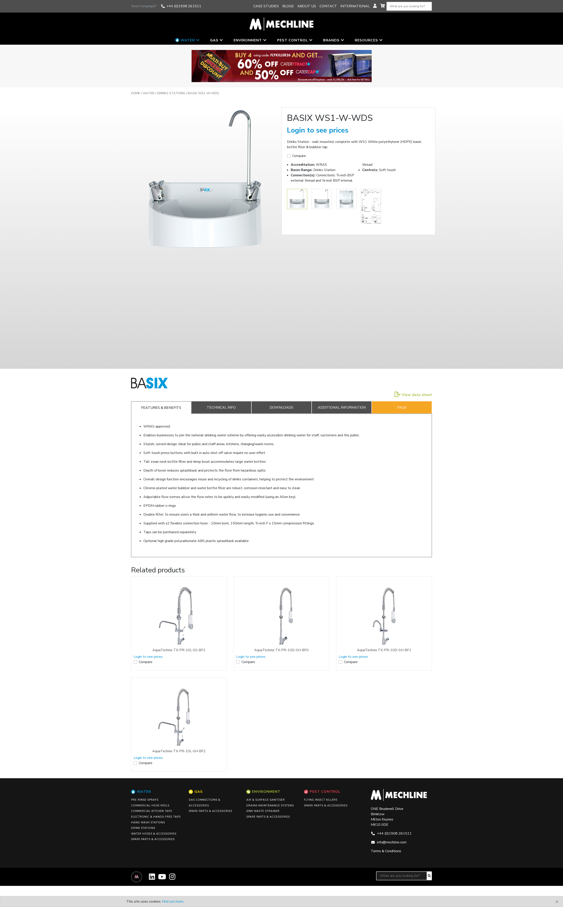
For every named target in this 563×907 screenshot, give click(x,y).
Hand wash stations (148, 822)
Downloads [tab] (281, 407)
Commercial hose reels (150, 805)
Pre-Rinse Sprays (144, 800)
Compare (299, 155)
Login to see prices (317, 130)
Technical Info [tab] (221, 407)
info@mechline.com (391, 842)
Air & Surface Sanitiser (265, 800)
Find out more (172, 901)
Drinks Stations (171, 93)
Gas (198, 791)
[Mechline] (281, 23)
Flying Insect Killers (320, 800)
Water (148, 93)
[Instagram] (172, 878)
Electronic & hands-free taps (156, 817)
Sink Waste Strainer (263, 811)
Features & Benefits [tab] (161, 407)
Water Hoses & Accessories (153, 833)
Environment (266, 791)
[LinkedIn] (152, 878)
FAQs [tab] (401, 407)
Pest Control (325, 791)
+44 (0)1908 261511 (183, 6)
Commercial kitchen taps (151, 811)
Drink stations (143, 828)
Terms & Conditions (386, 851)
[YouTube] (162, 878)
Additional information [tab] (342, 407)
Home (135, 93)
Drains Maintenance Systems (270, 805)
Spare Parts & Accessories (153, 839)
